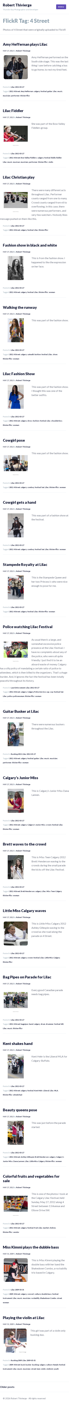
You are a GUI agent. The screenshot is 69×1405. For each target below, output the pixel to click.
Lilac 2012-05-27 (17, 87)
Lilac (55, 91)
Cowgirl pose (14, 440)
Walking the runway (20, 307)
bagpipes (24, 1024)
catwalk (30, 354)
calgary (37, 91)
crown (49, 825)
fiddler (59, 158)
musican (16, 162)
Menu (61, 7)
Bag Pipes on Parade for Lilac (27, 977)
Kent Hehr (38, 1091)
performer (15, 96)
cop (51, 692)
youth (56, 1369)
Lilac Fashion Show (19, 373)
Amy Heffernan (27, 91)
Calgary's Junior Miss (36, 825)
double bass (46, 1294)
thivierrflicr (25, 96)
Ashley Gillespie (27, 1157)
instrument (7, 1298)
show (55, 354)
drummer (50, 1024)
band (31, 1024)
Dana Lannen (18, 1161)
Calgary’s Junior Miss (20, 777)
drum (43, 1024)
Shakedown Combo (48, 1298)
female (55, 1365)
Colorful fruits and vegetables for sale (31, 1178)
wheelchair (17, 1095)
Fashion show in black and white (30, 245)
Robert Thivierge (17, 5)
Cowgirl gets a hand (19, 502)
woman (52, 292)
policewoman (18, 696)
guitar (49, 91)
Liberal (46, 1091)
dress (29, 421)
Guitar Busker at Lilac (21, 711)
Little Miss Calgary (52, 958)
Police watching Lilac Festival (27, 626)
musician (6, 96)
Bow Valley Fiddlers (29, 158)
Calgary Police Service (36, 692)
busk (23, 1365)
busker (28, 1365)
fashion (37, 354)
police (10, 696)
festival (44, 91)
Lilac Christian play (19, 177)
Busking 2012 (16, 754)
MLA (56, 1091)
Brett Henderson (28, 891)
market (46, 1228)
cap (47, 692)
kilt (62, 1024)
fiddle (53, 158)
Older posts (7, 1386)
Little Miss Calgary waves (24, 910)
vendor (16, 1232)
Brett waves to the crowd (24, 844)
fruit (36, 1228)
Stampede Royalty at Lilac (25, 564)
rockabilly (35, 1298)
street (59, 1298)
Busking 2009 (16, 1360)
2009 (11, 1294)
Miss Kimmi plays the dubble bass (31, 1247)
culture (38, 1294)
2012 (11, 91)
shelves (52, 1228)
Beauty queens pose (20, 1110)
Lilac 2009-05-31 (17, 1290)
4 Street (17, 91)
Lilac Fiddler (13, 110)
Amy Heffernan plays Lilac (25, 44)
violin (50, 162)
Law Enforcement (18, 688)
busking (35, 1365)
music (59, 91)
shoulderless (56, 421)
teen (38, 1369)
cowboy (30, 487)
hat (43, 487)
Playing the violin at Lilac (24, 1317)
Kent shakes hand (18, 1043)
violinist (49, 1369)
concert (30, 1294)
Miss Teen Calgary (54, 891)
